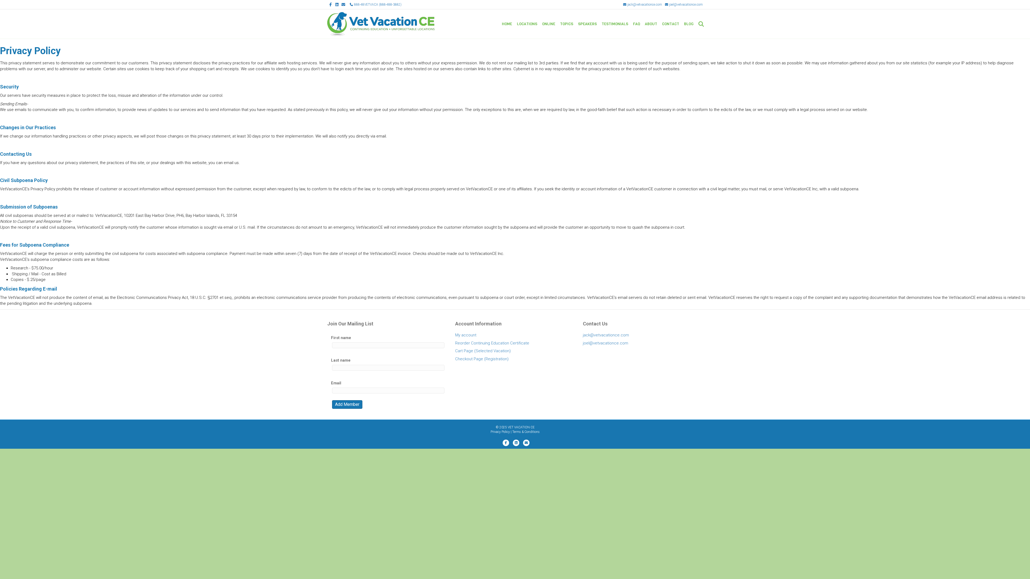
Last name (341, 360)
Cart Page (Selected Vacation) (483, 350)
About (651, 24)
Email (336, 383)
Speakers (587, 24)
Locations (527, 24)
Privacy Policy (500, 432)
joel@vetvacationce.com (685, 4)
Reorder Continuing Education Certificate (492, 343)
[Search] (699, 24)
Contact (670, 24)
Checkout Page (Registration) (482, 359)
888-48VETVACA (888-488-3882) (377, 4)
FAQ (636, 24)
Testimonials (615, 24)
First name (341, 337)
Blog (689, 24)
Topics (566, 24)
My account (465, 335)
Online (548, 24)
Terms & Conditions (526, 432)
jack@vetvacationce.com (644, 4)
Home (507, 24)
